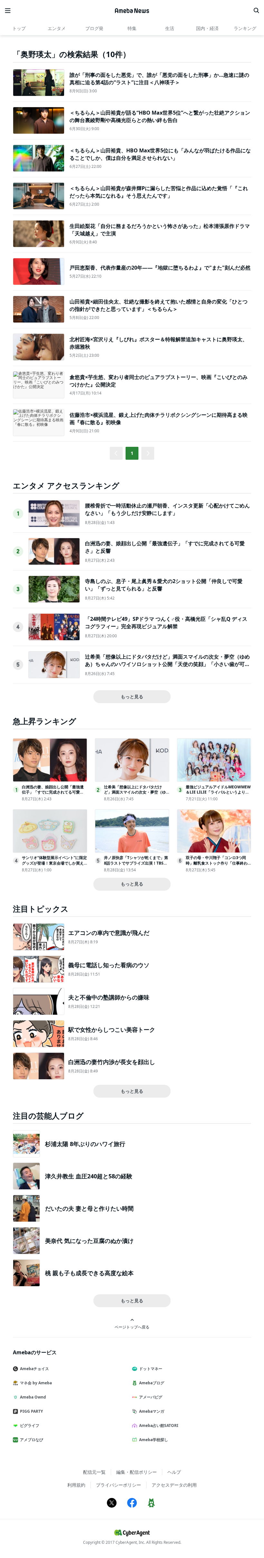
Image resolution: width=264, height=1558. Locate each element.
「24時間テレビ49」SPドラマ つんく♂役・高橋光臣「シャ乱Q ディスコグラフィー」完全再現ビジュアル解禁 (166, 622)
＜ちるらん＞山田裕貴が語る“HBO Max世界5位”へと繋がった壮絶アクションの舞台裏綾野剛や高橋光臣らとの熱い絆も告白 (160, 116)
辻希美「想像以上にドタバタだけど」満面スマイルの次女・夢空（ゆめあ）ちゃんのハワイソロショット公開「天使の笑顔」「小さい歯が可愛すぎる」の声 (167, 664)
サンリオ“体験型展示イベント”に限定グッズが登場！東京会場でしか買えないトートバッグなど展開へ (54, 863)
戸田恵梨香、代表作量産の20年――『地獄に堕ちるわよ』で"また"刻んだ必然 (160, 267)
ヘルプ (174, 1472)
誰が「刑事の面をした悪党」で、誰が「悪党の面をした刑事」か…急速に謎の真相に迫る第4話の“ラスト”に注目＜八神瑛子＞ (159, 78)
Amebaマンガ (151, 1411)
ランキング (245, 28)
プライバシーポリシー (118, 1485)
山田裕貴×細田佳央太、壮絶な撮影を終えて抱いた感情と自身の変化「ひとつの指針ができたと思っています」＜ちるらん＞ (159, 305)
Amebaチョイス (34, 1368)
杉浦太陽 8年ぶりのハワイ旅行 (85, 1144)
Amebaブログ (151, 1383)
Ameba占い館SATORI (158, 1425)
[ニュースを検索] (256, 11)
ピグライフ (29, 1425)
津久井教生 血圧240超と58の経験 (88, 1176)
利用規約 (76, 1485)
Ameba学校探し (153, 1439)
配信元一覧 (94, 1472)
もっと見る (132, 696)
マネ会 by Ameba (36, 1383)
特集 (132, 28)
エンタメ (57, 28)
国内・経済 (207, 28)
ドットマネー (150, 1368)
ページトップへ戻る (132, 1326)
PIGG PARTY (31, 1411)
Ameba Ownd (33, 1397)
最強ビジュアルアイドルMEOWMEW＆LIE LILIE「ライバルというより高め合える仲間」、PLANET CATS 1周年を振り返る (218, 795)
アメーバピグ (150, 1397)
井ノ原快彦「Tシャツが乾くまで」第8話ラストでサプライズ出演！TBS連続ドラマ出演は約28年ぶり (136, 863)
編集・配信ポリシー (136, 1472)
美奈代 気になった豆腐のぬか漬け (89, 1241)
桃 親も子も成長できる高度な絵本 (89, 1273)
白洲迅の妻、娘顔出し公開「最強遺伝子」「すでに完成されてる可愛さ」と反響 (53, 792)
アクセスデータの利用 (174, 1485)
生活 (169, 28)
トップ (19, 28)
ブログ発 (94, 28)
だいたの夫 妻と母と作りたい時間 (89, 1208)
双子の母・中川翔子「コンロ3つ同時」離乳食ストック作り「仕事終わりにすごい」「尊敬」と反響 (217, 863)
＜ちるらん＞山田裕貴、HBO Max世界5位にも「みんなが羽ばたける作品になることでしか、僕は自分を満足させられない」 (160, 154)
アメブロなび (31, 1439)
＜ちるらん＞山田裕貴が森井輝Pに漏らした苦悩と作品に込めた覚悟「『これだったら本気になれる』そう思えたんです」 (159, 192)
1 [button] (132, 453)
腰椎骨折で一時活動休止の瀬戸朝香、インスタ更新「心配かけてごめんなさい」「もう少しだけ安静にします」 (167, 509)
